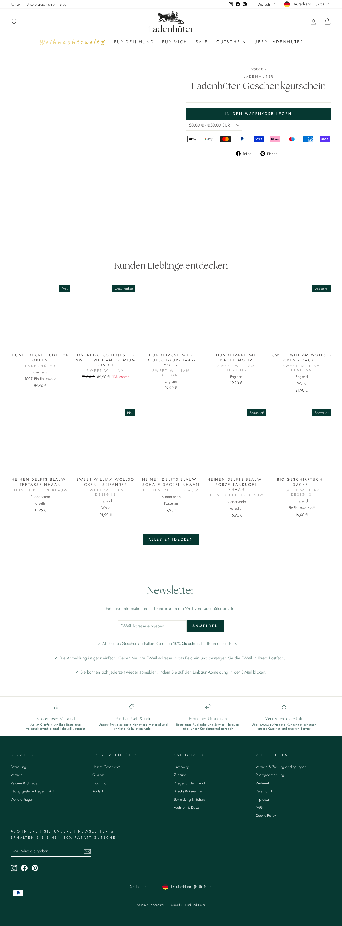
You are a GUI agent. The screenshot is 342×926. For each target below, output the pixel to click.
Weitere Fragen (22, 799)
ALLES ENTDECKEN (171, 539)
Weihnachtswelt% (72, 41)
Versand (17, 774)
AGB (259, 807)
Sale (202, 42)
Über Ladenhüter (278, 42)
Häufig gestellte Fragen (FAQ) (33, 791)
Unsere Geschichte (40, 4)
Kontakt (16, 4)
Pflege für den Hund (189, 783)
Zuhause (180, 774)
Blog (63, 4)
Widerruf (262, 783)
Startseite (257, 69)
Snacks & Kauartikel (188, 791)
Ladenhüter (258, 76)
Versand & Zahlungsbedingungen (281, 766)
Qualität (98, 774)
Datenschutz (265, 791)
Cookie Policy (266, 815)
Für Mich (175, 42)
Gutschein (231, 42)
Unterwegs (181, 766)
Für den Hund (134, 42)
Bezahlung (18, 766)
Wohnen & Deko (186, 807)
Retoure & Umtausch (26, 783)
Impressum (263, 799)
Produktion (100, 783)
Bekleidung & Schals (189, 799)
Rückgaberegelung (270, 774)
